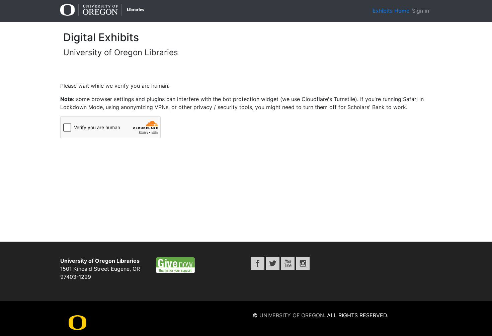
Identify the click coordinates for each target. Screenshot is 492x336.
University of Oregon (291, 315)
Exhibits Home (391, 10)
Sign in (420, 10)
